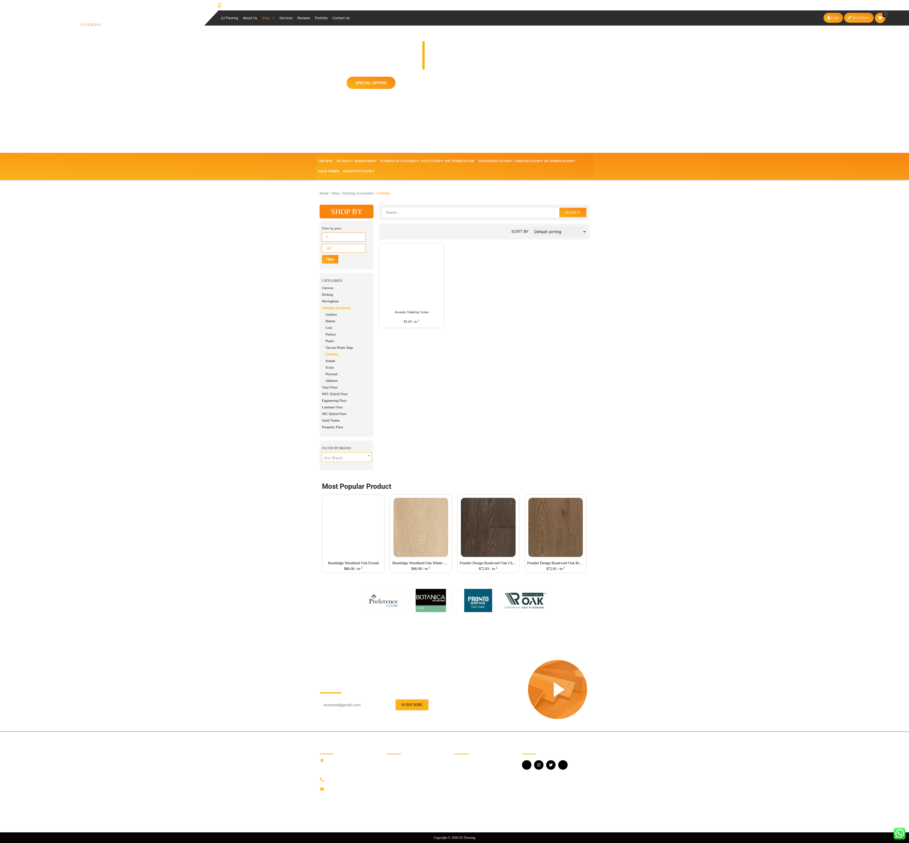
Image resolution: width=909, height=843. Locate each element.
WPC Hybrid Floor (459, 161)
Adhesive (331, 381)
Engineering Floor (494, 161)
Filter (330, 259)
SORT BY (520, 231)
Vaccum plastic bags (339, 347)
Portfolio (321, 18)
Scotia (329, 367)
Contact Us (341, 18)
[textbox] (346, 458)
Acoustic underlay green (411, 312)
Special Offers (371, 82)
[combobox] (346, 457)
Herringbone (365, 161)
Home (324, 193)
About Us (250, 18)
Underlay (332, 354)
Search (572, 212)
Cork (328, 328)
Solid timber (328, 171)
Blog (390, 775)
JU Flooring (229, 18)
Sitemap (393, 813)
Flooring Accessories (398, 161)
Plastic (329, 341)
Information (396, 767)
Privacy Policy (398, 798)
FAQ (391, 783)
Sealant (330, 361)
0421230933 (236, 5)
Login (834, 17)
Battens (330, 321)
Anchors (331, 314)
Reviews (303, 18)
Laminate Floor (527, 161)
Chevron (325, 161)
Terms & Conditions (402, 805)
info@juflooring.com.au (345, 789)
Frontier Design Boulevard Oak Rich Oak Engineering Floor (556, 563)
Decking (343, 161)
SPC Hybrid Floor (558, 161)
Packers (330, 334)
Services (286, 18)
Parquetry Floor (357, 171)
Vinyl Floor (431, 161)
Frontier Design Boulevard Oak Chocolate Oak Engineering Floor (489, 563)
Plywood (331, 374)
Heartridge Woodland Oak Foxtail (353, 563)
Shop (266, 18)
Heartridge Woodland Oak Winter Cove (421, 563)
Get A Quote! (860, 17)
